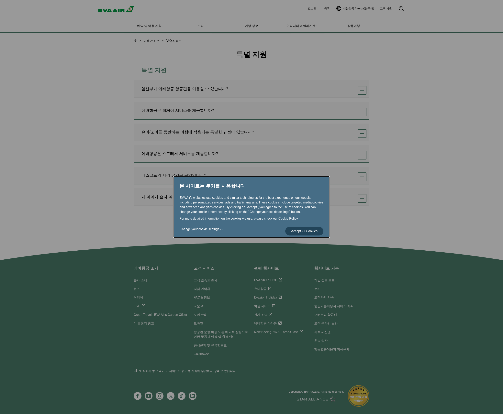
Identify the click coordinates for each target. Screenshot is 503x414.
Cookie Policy (288, 218)
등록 (327, 8)
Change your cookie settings (199, 229)
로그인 (312, 8)
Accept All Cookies (304, 231)
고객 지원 (386, 8)
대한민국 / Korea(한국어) (358, 8)
